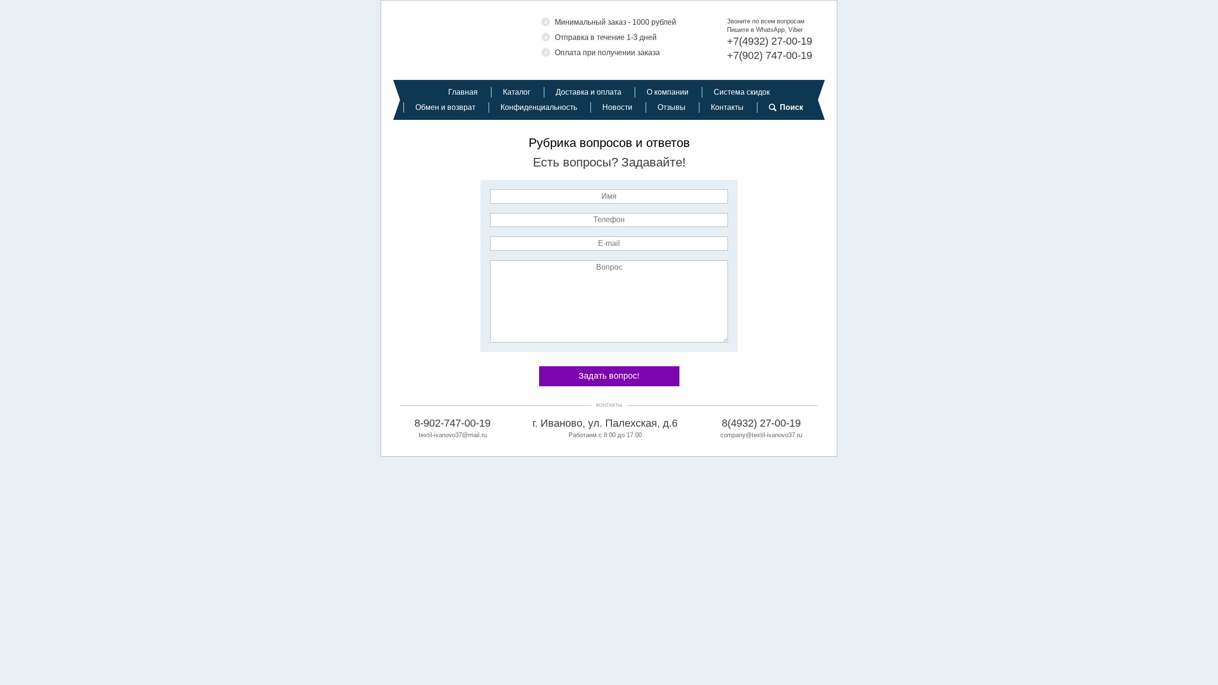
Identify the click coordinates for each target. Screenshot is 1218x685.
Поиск (791, 107)
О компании (667, 92)
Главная (463, 92)
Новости (617, 107)
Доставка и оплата (588, 92)
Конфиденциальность (539, 107)
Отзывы (672, 107)
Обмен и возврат (445, 107)
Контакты (727, 107)
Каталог (516, 92)
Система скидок (742, 92)
